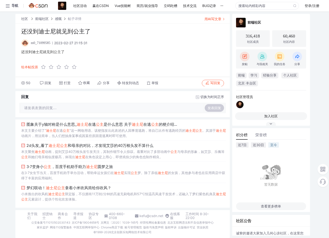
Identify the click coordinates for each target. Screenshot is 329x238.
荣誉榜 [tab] (261, 134)
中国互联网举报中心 (86, 227)
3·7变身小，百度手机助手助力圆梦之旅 (69, 166)
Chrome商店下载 (112, 227)
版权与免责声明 (153, 227)
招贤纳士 (47, 216)
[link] (25, 19)
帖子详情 (74, 19)
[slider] (60, 67)
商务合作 (63, 216)
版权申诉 (171, 227)
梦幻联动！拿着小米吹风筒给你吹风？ (68, 187)
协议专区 (94, 216)
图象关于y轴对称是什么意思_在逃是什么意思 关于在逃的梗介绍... (101, 124)
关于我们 (32, 216)
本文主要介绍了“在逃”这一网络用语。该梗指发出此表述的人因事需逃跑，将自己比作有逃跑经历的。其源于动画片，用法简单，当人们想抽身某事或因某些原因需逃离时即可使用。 (123, 133)
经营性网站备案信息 (153, 222)
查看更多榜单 (271, 206)
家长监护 (42, 227)
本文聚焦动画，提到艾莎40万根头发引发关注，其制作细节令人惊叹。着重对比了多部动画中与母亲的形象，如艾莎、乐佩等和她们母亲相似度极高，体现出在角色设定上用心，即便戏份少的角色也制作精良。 (122, 154)
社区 (25, 19)
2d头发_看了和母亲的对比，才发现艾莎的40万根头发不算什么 (89, 145)
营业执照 (202, 227)
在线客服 (175, 216)
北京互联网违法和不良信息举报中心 (190, 222)
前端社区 (42, 19)
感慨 (58, 19)
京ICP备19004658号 (85, 222)
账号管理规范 (133, 227)
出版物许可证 (186, 227)
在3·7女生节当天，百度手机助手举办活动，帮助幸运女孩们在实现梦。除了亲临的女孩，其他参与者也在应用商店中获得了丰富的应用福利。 (123, 175)
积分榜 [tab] (242, 134)
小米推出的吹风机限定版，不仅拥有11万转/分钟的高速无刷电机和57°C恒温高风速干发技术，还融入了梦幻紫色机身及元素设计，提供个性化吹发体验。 (123, 196)
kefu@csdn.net (151, 216)
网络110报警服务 (61, 227)
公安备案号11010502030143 (50, 222)
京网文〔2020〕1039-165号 (119, 222)
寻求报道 (78, 216)
